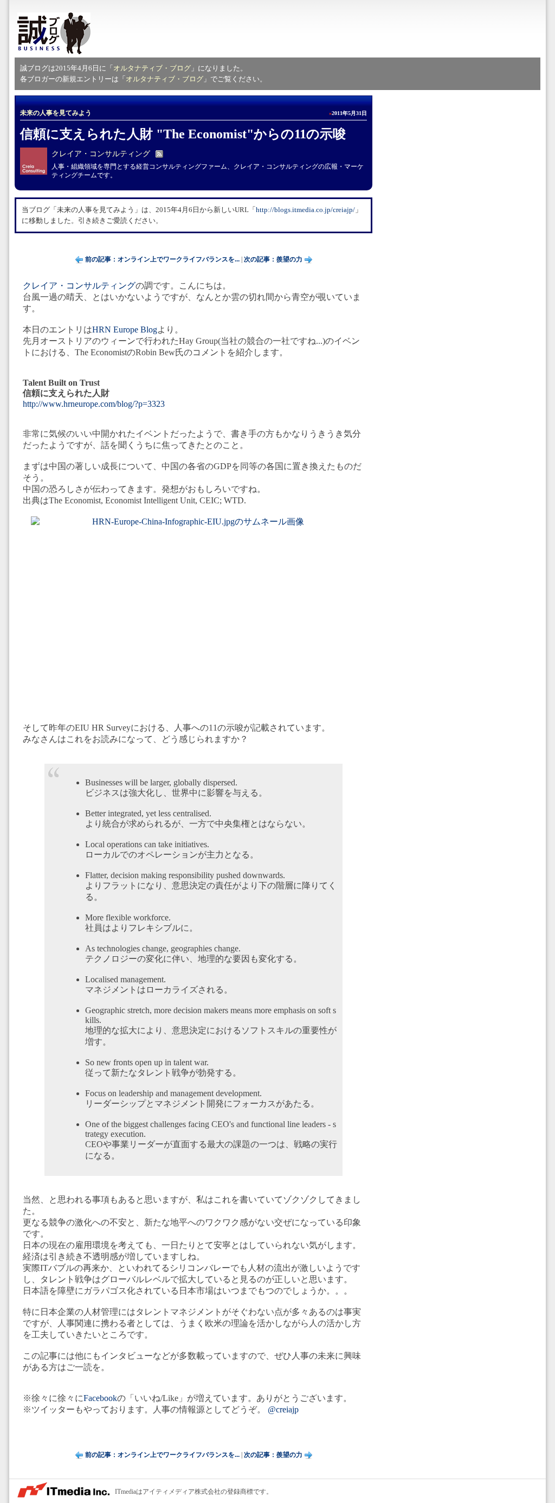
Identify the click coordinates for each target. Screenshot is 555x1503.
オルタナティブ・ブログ (152, 68)
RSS (159, 154)
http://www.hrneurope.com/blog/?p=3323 (94, 403)
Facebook (100, 1398)
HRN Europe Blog (124, 329)
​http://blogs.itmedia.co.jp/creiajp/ (305, 210)
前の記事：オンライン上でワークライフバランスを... (162, 259)
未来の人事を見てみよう (56, 113)
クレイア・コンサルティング (100, 154)
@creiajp (283, 1409)
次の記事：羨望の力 (273, 259)
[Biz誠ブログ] (54, 33)
